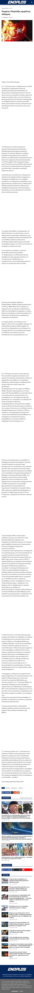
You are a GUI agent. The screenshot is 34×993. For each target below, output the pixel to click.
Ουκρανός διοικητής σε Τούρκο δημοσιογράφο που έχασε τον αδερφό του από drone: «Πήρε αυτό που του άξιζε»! (19, 954)
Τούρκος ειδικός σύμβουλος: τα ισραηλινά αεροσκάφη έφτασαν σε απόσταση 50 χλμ (19, 880)
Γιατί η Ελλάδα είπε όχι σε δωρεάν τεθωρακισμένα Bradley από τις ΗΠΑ (19, 938)
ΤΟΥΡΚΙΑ (20, 788)
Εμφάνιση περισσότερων (26, 797)
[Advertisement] (17, 61)
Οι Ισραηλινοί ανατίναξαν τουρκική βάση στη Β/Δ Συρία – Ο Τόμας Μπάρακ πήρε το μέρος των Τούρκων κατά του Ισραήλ (20, 945)
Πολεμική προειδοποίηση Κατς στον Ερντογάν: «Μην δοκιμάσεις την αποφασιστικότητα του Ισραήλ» (19, 888)
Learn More (14, 991)
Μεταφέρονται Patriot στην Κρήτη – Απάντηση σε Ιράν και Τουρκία (19, 907)
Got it (21, 991)
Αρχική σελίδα (5, 8)
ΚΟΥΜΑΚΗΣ (14, 788)
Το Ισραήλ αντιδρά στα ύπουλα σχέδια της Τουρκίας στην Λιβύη (20, 931)
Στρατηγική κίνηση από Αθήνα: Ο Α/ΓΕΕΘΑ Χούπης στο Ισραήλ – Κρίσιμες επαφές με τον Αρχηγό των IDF (19, 924)
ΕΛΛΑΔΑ (10, 8)
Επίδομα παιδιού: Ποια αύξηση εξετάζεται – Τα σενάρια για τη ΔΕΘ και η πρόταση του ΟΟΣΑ (17, 858)
